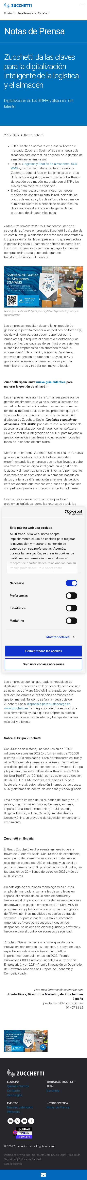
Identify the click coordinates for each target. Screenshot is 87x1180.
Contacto (9, 13)
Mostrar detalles (58, 637)
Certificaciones (13, 1163)
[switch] (71, 595)
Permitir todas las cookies (43, 651)
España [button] (42, 13)
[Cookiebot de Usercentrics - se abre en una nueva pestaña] (64, 512)
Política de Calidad (29, 1159)
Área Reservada (26, 13)
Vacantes (53, 1091)
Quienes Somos (18, 1086)
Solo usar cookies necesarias (43, 664)
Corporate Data (41, 1154)
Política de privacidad (17, 1154)
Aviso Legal (59, 1154)
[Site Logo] (18, 5)
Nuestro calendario (20, 1107)
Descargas (14, 1095)
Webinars (13, 1112)
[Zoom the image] (26, 1041)
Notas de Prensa (58, 1107)
